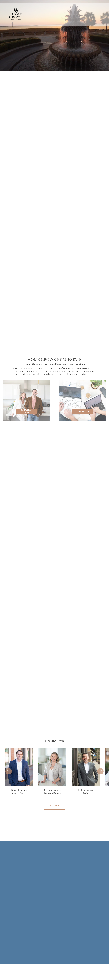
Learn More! (54, 805)
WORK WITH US (82, 411)
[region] (54, 771)
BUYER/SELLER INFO (27, 411)
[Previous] (8, 771)
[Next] (100, 771)
